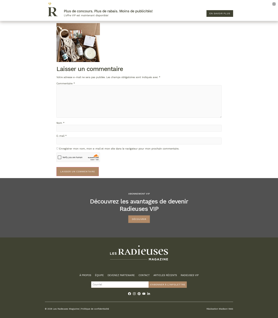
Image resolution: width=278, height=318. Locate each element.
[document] (139, 159)
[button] (274, 4)
